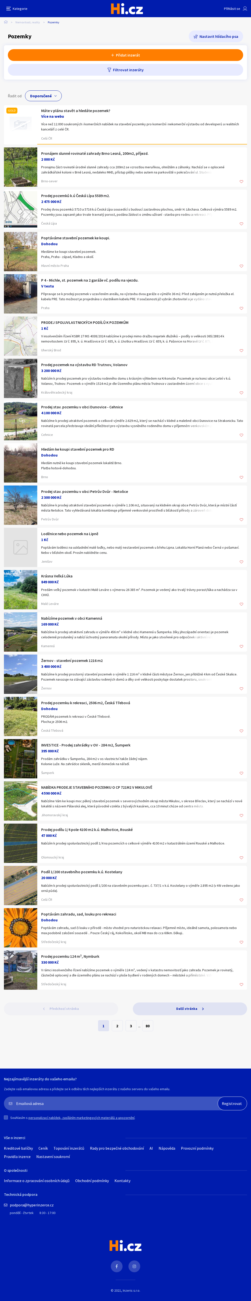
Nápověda (167, 1148)
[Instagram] (134, 1266)
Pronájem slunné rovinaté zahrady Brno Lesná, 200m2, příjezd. (95, 153)
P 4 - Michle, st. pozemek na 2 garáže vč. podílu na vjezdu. (89, 280)
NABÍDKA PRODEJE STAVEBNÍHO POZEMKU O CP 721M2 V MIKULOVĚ (96, 787)
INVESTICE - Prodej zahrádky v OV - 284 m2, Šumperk (85, 745)
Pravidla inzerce (17, 1156)
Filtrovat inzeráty (128, 69)
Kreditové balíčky (18, 1148)
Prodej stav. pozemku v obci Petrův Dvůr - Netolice (84, 491)
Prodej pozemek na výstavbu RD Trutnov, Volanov (84, 364)
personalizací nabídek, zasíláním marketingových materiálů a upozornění (81, 1117)
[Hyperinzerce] (127, 8)
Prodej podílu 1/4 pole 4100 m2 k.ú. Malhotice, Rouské (87, 829)
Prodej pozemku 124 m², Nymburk (70, 956)
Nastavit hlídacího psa (219, 36)
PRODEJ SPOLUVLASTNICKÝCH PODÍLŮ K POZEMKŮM (84, 322)
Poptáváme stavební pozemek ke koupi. (75, 237)
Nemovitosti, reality (27, 22)
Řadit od (15, 95)
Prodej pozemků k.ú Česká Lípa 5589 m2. (75, 195)
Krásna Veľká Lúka (57, 575)
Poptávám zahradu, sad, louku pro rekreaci (78, 914)
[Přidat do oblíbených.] (241, 182)
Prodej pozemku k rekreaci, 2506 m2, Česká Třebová (85, 702)
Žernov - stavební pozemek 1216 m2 (72, 660)
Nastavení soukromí (53, 1156)
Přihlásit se (232, 8)
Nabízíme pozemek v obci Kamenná (71, 618)
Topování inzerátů (68, 1148)
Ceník (43, 1148)
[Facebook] (117, 1266)
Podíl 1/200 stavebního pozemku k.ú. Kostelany (81, 871)
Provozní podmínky (197, 1148)
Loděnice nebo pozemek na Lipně (69, 533)
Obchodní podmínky (92, 1180)
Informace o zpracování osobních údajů (37, 1180)
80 (148, 1025)
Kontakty (122, 1180)
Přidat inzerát (128, 55)
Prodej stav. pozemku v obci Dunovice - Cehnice (82, 406)
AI (151, 1148)
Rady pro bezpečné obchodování (117, 1148)
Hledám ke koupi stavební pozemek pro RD (77, 449)
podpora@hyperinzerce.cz (32, 1204)
